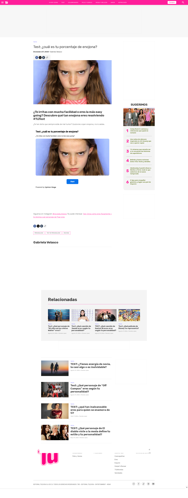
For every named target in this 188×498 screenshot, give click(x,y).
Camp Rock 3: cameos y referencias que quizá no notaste (139, 131)
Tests (35, 42)
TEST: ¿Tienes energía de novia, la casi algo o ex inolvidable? (90, 366)
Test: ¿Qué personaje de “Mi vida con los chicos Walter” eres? (59, 328)
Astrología (122, 2)
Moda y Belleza (101, 2)
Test (63, 2)
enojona (66, 233)
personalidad (39, 233)
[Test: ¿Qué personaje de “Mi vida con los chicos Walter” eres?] (59, 315)
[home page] (6, 2)
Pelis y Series (87, 2)
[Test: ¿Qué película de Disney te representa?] (129, 315)
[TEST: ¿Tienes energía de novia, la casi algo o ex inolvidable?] (55, 368)
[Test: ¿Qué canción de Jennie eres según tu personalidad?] (82, 315)
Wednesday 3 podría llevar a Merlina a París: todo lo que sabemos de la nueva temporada (140, 171)
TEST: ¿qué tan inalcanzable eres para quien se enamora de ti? (90, 410)
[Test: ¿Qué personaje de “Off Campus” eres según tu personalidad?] (55, 389)
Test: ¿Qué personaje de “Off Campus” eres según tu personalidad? (88, 388)
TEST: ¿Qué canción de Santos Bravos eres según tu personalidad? (105, 328)
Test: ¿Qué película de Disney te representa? (128, 327)
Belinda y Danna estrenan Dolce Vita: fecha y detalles (140, 160)
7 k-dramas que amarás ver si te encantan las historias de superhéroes (140, 151)
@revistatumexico (60, 214)
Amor (113, 2)
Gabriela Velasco (56, 52)
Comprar (172, 2)
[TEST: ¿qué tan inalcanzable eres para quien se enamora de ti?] (55, 411)
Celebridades (73, 2)
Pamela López (62, 333)
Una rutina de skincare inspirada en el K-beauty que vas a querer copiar (140, 141)
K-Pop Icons (53, 2)
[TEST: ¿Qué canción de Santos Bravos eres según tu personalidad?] (106, 315)
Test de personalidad (53, 233)
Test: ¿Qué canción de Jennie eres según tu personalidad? (81, 328)
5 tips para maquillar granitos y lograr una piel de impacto (140, 182)
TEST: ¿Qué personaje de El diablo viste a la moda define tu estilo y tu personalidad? (90, 431)
